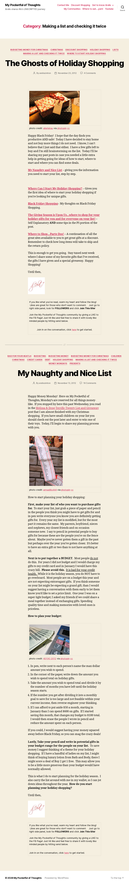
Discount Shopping (80, 5)
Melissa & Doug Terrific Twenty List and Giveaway (67, 408)
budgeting (40, 356)
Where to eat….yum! (92, 9)
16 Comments (89, 383)
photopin (62, 128)
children (116, 356)
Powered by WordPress (57, 878)
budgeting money (59, 356)
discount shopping (76, 50)
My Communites (72, 9)
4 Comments (90, 73)
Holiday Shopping (100, 50)
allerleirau (48, 128)
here (74, 329)
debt (47, 360)
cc (68, 128)
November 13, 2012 (67, 383)
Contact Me (63, 5)
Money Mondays (58, 363)
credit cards (34, 360)
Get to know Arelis (101, 5)
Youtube (109, 9)
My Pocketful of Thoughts (22, 5)
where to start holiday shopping (86, 53)
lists (116, 50)
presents (75, 363)
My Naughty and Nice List (64, 373)
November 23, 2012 (67, 73)
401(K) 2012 (49, 658)
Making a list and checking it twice (43, 53)
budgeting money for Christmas (29, 50)
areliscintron (45, 73)
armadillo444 (50, 490)
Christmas (57, 50)
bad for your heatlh (19, 356)
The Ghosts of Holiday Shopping (64, 63)
